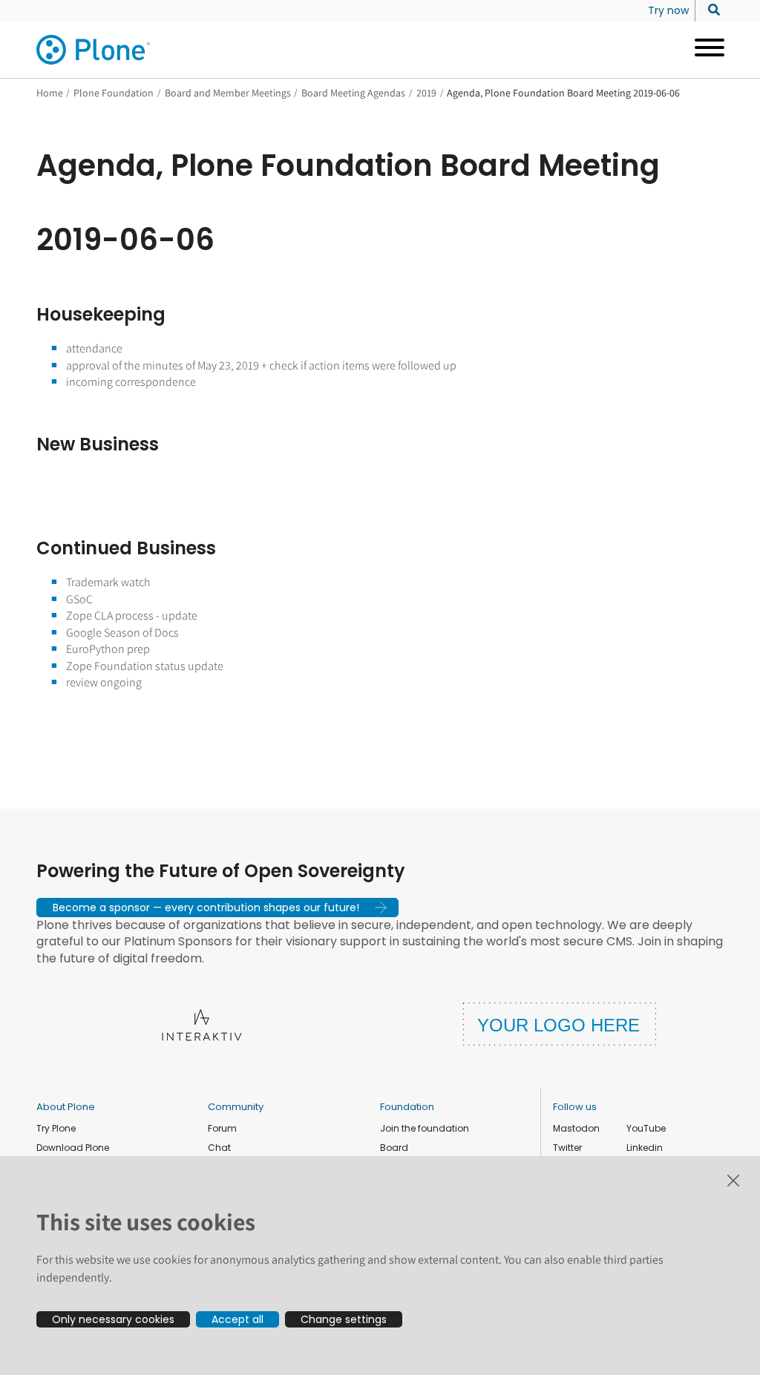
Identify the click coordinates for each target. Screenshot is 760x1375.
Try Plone (56, 1128)
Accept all (237, 1319)
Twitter (567, 1147)
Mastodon (576, 1128)
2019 (426, 93)
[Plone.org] (94, 50)
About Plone (65, 1107)
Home (49, 93)
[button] (217, 907)
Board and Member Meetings (228, 93)
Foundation (407, 1107)
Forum (222, 1128)
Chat (219, 1147)
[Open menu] (704, 49)
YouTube (646, 1128)
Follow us (575, 1107)
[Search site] (709, 10)
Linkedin (644, 1147)
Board (394, 1147)
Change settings (344, 1319)
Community (235, 1107)
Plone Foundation (113, 93)
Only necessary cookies (113, 1319)
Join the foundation (424, 1128)
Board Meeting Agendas (353, 93)
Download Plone (72, 1147)
